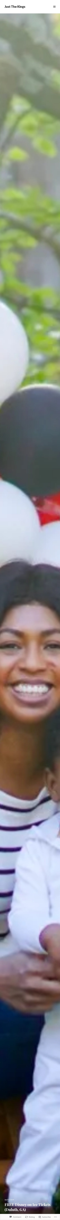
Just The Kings (15, 6)
